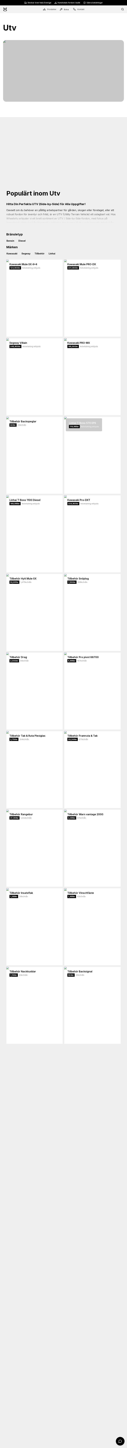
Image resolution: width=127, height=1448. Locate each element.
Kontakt (80, 9)
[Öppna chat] (120, 1441)
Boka (66, 9)
